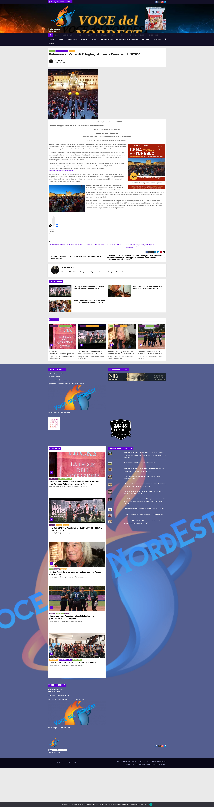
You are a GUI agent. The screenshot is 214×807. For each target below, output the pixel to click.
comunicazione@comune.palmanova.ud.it (62, 171)
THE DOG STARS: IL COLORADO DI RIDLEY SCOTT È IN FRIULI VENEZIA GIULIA (89, 287)
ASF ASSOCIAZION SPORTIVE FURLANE (127, 39)
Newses (71, 763)
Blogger (146, 761)
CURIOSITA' (52, 51)
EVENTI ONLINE (153, 35)
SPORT (94, 39)
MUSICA (61, 39)
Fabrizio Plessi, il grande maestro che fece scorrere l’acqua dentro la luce (121, 354)
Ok (151, 804)
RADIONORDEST (73, 39)
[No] (212, 804)
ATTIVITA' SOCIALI (53, 659)
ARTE (79, 35)
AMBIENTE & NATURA (68, 35)
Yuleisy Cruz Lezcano (126, 357)
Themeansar (78, 763)
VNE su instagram (122, 761)
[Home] (50, 35)
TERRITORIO (157, 39)
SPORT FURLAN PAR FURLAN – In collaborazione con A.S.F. (151, 764)
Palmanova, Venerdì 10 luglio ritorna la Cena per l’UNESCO (65, 244)
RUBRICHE (84, 39)
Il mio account (130, 764)
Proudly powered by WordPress (56, 763)
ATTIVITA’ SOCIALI (91, 35)
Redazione (60, 60)
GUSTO (51, 39)
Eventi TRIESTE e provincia (65, 659)
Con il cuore (124, 326)
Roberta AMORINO (66, 357)
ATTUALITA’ (103, 35)
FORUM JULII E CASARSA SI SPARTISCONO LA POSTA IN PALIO (143, 515)
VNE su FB (139, 761)
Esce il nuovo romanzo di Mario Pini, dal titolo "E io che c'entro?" (144, 509)
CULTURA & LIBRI (54, 326)
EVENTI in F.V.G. (150, 326)
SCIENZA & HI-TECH (107, 39)
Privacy (51, 43)
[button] (165, 39)
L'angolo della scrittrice (65, 326)
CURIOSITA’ (123, 35)
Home (57, 35)
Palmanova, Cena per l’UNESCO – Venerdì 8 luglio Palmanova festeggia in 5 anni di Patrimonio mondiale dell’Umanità (141, 246)
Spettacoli (89, 326)
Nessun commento (55, 359)
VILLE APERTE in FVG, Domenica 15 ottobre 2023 (139, 463)
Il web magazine (54, 29)
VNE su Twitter (132, 761)
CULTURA (113, 35)
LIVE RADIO (153, 761)
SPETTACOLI (146, 39)
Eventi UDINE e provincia (61, 51)
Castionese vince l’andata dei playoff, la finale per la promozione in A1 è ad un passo (151, 354)
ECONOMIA (133, 35)
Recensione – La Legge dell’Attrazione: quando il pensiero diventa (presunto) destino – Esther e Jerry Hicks (62, 355)
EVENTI (142, 35)
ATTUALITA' (83, 326)
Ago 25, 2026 (54, 357)
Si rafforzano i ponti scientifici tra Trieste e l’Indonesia (72, 662)
